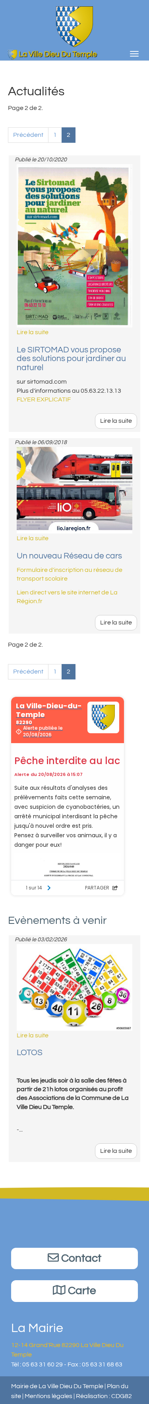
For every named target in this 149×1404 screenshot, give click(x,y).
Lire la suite (116, 421)
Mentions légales (48, 1396)
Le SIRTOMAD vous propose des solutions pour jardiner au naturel (71, 359)
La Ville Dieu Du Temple (57, 54)
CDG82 (121, 1396)
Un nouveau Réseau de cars (69, 556)
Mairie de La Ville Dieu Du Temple (57, 1386)
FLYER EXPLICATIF (44, 399)
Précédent (28, 135)
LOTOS (30, 1052)
